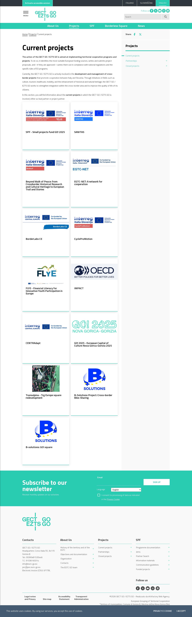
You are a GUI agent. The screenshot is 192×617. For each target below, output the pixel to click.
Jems (138, 551)
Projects (74, 26)
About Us (53, 26)
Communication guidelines (147, 564)
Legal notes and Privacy (30, 598)
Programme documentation (148, 547)
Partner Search (142, 556)
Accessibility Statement (64, 598)
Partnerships (103, 551)
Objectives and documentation (73, 554)
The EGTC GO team (68, 567)
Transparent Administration (81, 598)
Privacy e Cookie (162, 611)
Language (101, 489)
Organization (66, 558)
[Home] (45, 13)
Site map (47, 599)
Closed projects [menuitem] (132, 65)
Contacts (64, 562)
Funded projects (143, 569)
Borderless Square (116, 26)
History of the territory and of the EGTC (75, 549)
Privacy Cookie (113, 499)
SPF (92, 26)
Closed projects (105, 556)
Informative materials (145, 560)
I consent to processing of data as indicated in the (120, 495)
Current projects (105, 547)
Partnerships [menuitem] (131, 60)
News (141, 26)
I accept (181, 611)
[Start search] (166, 17)
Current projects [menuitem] (132, 55)
